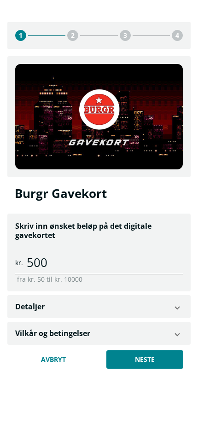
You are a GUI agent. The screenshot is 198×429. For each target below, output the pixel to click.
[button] (99, 307)
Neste (145, 359)
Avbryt (53, 359)
